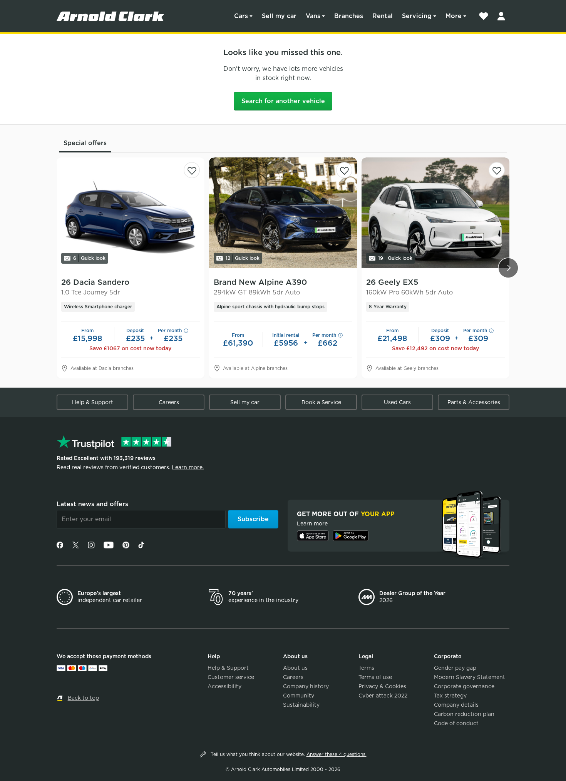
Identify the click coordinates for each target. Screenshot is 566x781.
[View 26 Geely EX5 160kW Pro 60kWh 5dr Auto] (435, 212)
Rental (382, 16)
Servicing (417, 16)
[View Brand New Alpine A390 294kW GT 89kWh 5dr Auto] (283, 212)
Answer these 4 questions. (336, 754)
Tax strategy (450, 695)
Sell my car (279, 16)
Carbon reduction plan (464, 714)
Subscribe (253, 519)
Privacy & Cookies (382, 686)
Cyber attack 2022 (382, 695)
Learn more (312, 523)
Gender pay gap (455, 668)
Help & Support (92, 402)
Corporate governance (464, 686)
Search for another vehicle (283, 101)
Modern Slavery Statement (469, 677)
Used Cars (397, 402)
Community (298, 695)
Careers (169, 402)
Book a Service (321, 402)
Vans (313, 16)
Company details (456, 705)
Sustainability (301, 705)
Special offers (85, 143)
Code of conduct (456, 723)
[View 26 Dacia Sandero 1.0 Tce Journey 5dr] (130, 212)
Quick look (89, 258)
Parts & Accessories (473, 402)
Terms (366, 668)
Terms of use (375, 677)
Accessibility (224, 686)
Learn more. (188, 467)
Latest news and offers (92, 504)
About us (295, 668)
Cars (241, 16)
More (453, 16)
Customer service (231, 677)
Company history (306, 686)
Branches (348, 16)
